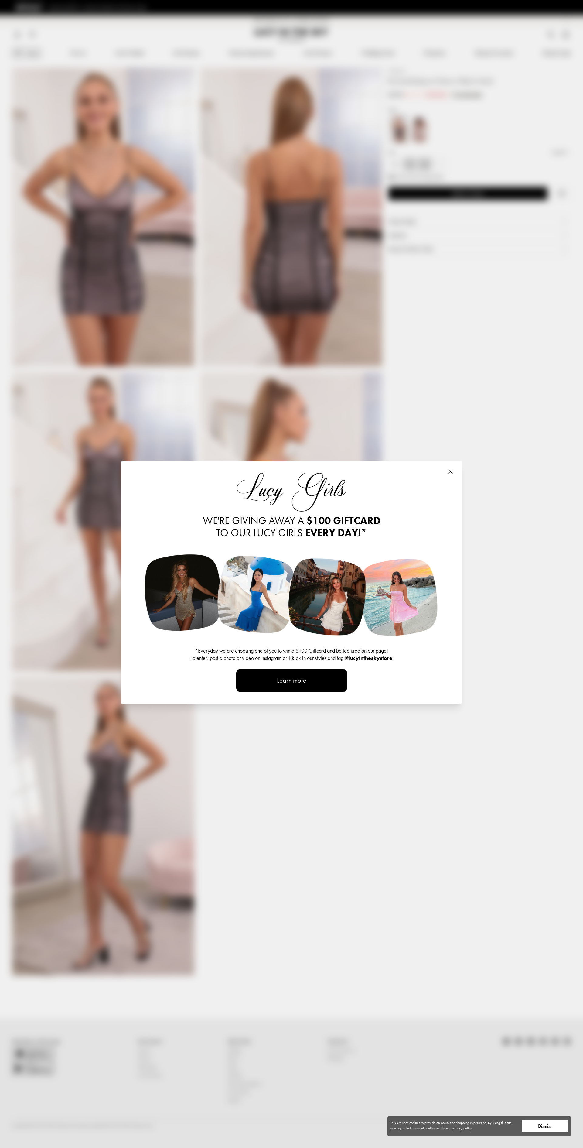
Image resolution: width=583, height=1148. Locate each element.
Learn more (291, 680)
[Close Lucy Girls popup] (450, 471)
